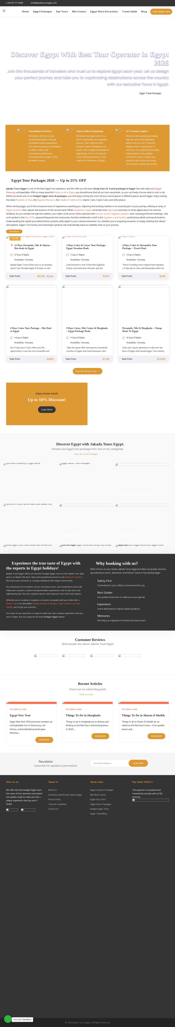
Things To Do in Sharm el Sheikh (143, 715)
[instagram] (171, 3)
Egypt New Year (20, 715)
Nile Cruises (79, 11)
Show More (14, 231)
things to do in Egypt (64, 192)
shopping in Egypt (82, 210)
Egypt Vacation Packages (101, 790)
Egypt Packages (42, 11)
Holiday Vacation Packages (44, 603)
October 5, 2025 (74, 709)
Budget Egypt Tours (99, 809)
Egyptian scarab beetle (114, 217)
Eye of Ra (29, 217)
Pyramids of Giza (24, 199)
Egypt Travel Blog (98, 813)
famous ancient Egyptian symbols (112, 213)
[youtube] (167, 3)
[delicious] (152, 3)
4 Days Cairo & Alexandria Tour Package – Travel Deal (139, 247)
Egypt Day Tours (98, 799)
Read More (44, 740)
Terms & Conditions (57, 804)
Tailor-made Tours (161, 11)
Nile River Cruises (98, 794)
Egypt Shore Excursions (104, 11)
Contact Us (53, 809)
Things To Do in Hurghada (83, 715)
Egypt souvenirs (14, 210)
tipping (111, 210)
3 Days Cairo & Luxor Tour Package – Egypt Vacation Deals (86, 247)
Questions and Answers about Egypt (65, 794)
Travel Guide (129, 11)
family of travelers (73, 577)
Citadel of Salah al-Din (71, 199)
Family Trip (11, 603)
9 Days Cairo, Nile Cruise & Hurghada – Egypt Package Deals (87, 329)
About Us (52, 790)
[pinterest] (160, 3)
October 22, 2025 (18, 709)
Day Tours (62, 11)
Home (25, 11)
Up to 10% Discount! (47, 399)
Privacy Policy (54, 799)
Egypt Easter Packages (100, 804)
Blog (144, 11)
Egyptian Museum (46, 199)
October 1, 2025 (129, 709)
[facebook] (156, 3)
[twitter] (163, 3)
